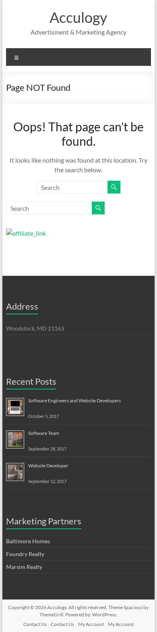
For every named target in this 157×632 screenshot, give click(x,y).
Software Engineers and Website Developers (74, 401)
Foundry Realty (25, 553)
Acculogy (78, 17)
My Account (91, 624)
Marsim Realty (24, 566)
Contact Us (35, 624)
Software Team (43, 433)
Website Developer (48, 466)
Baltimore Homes (28, 541)
